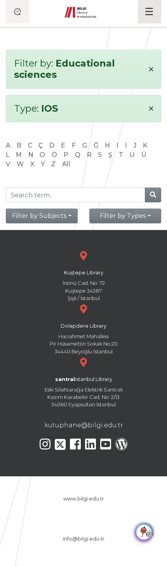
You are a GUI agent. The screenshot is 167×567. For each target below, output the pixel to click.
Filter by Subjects (39, 215)
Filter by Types (123, 215)
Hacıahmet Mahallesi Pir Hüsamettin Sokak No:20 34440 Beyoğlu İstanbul (84, 339)
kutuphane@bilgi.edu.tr (83, 425)
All (66, 164)
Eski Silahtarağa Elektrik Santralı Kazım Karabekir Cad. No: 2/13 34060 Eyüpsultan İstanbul (84, 392)
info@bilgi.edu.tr (83, 539)
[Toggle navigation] (149, 11)
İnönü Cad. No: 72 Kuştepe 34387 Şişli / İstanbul (84, 285)
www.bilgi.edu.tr (83, 499)
